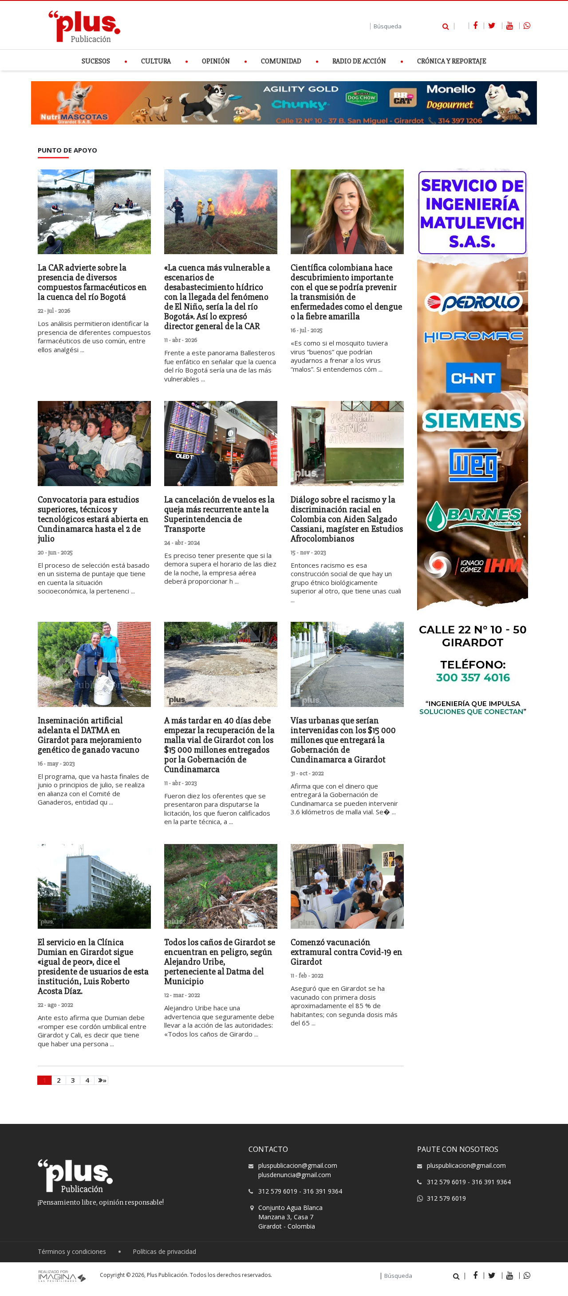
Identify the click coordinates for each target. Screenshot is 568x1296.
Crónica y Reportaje (451, 61)
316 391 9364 (322, 1191)
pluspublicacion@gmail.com (297, 1165)
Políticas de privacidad (164, 1252)
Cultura (156, 61)
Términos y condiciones (72, 1252)
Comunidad (281, 61)
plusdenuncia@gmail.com (294, 1174)
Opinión (216, 61)
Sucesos (96, 61)
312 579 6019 (277, 1191)
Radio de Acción (359, 61)
